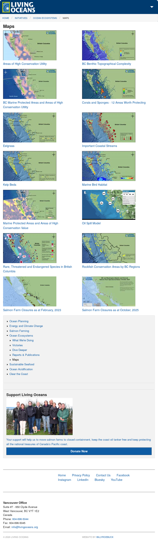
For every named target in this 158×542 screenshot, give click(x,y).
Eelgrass (8, 146)
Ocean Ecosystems (45, 17)
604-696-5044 (20, 519)
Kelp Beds (9, 184)
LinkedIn (82, 480)
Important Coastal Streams (99, 146)
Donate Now (79, 451)
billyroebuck (104, 537)
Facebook (123, 475)
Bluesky (100, 480)
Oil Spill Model (91, 223)
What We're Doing (23, 340)
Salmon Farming (19, 331)
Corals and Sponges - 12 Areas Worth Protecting (114, 102)
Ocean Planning (18, 321)
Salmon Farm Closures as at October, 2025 (110, 310)
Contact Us (103, 475)
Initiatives (21, 17)
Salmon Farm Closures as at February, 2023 (32, 310)
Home (5, 17)
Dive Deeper (19, 350)
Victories (17, 345)
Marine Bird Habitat (94, 184)
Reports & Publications (26, 355)
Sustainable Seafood (21, 364)
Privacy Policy (81, 475)
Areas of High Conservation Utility (25, 64)
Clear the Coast (18, 374)
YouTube (116, 480)
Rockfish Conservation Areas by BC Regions (111, 267)
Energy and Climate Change (26, 326)
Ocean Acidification (21, 369)
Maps (66, 17)
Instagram (64, 480)
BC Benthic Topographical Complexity (106, 64)
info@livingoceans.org (25, 527)
